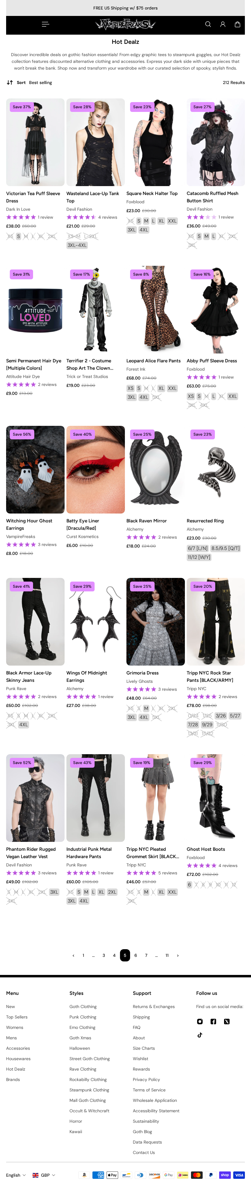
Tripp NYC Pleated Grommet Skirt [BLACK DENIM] (151, 853)
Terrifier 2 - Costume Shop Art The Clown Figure (88, 365)
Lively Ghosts (139, 681)
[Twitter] (227, 1021)
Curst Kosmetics (82, 536)
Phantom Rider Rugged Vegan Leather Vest (31, 852)
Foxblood (135, 201)
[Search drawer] (208, 24)
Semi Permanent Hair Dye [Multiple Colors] (33, 364)
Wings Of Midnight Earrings (86, 676)
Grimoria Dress (142, 673)
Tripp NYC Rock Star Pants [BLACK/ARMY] (210, 676)
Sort (34, 82)
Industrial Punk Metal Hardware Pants (89, 852)
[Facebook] (213, 1021)
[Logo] (125, 24)
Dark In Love (18, 209)
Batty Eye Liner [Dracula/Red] (82, 524)
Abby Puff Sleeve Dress (212, 361)
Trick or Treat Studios (87, 376)
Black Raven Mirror (146, 521)
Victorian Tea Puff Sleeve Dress (33, 197)
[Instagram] (200, 1021)
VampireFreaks (20, 536)
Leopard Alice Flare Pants (153, 361)
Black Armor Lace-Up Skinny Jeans (28, 676)
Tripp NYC (196, 688)
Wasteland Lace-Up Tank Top (92, 197)
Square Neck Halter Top (152, 193)
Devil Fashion (79, 209)
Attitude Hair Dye (23, 376)
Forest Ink (135, 369)
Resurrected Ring (205, 521)
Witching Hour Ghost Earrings (29, 524)
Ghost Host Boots (206, 849)
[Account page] (222, 24)
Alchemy (135, 529)
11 (167, 955)
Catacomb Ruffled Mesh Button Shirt (212, 197)
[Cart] (237, 24)
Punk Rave (16, 688)
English (13, 1175)
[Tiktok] (200, 1035)
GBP (45, 1175)
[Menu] (44, 24)
